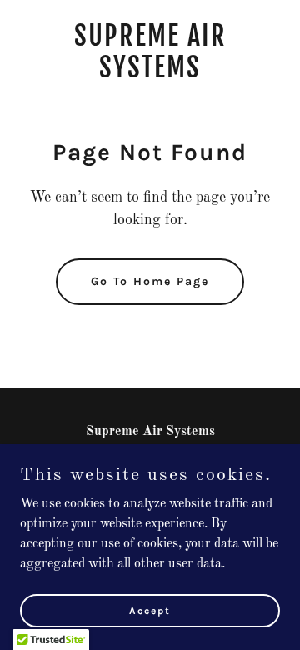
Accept (150, 610)
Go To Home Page (150, 281)
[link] (150, 74)
